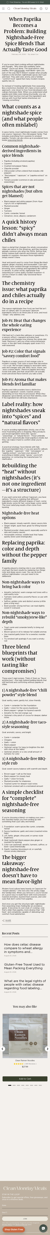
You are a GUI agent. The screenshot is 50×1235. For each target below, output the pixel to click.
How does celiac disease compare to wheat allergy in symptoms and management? (23, 948)
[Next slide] (47, 1048)
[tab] (9, 1085)
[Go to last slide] (2, 1048)
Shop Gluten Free (14, 1229)
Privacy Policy (7, 1224)
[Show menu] (3, 9)
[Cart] (46, 9)
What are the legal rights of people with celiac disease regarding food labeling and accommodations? (25, 984)
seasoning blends (15, 140)
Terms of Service (21, 1224)
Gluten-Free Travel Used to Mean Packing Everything (24, 966)
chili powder (19, 71)
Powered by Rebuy (25, 1088)
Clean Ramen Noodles (25, 1061)
